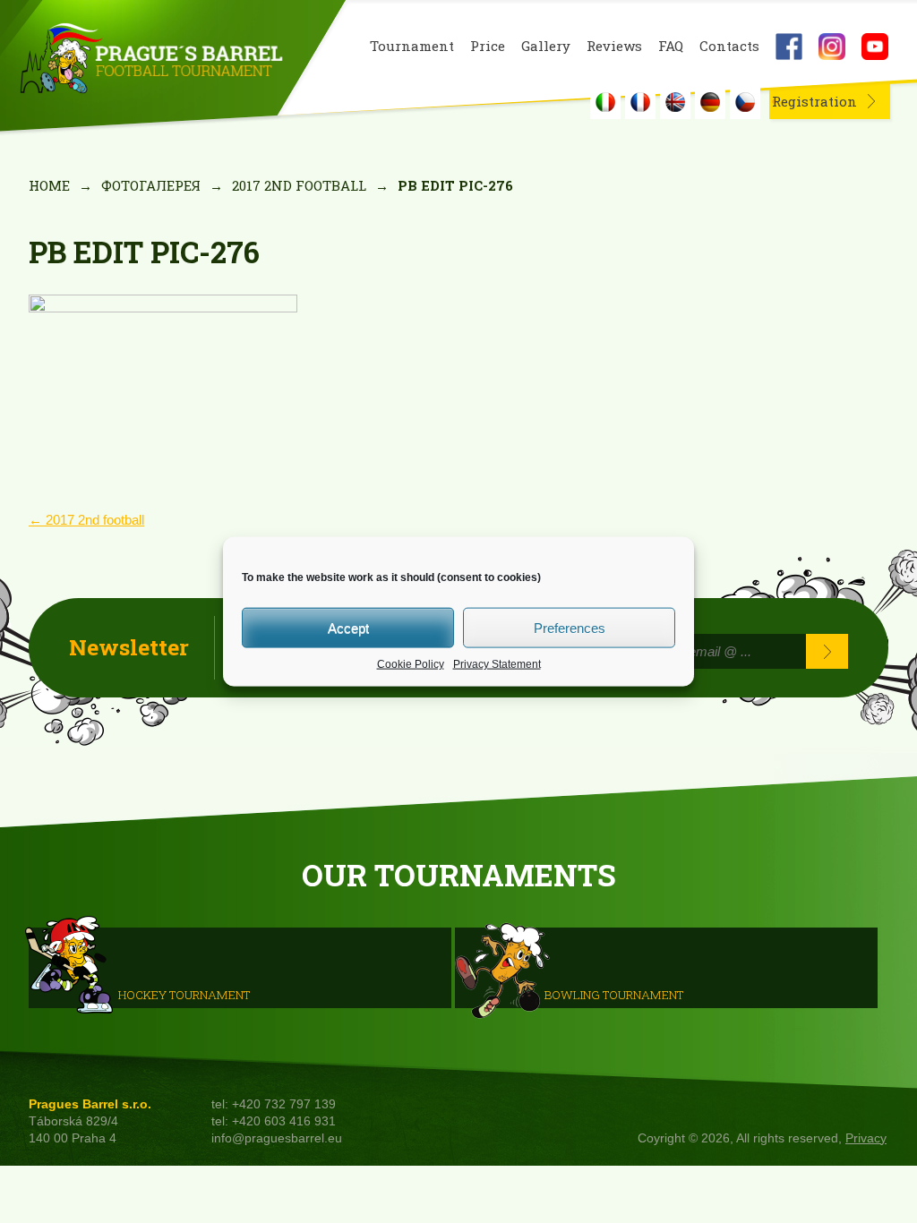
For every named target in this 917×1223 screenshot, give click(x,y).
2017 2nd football (299, 185)
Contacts (729, 46)
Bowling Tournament (613, 994)
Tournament (412, 46)
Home (49, 185)
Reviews (614, 46)
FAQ (670, 46)
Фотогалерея (151, 185)
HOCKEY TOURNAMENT (184, 994)
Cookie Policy (410, 664)
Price (487, 46)
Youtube (874, 46)
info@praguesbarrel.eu (276, 1138)
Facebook (789, 46)
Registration (814, 101)
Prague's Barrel (151, 60)
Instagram (831, 46)
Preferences (569, 627)
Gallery (545, 46)
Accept (348, 627)
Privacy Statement (497, 664)
